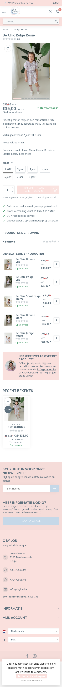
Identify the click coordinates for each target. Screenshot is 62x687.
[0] (57, 11)
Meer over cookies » (31, 680)
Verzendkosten (16, 112)
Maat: (7, 163)
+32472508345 (30, 372)
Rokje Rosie (20, 29)
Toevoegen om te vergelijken (18, 197)
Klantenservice (31, 520)
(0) (18, 38)
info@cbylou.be (46, 369)
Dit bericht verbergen (31, 676)
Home (6, 29)
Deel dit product (45, 197)
